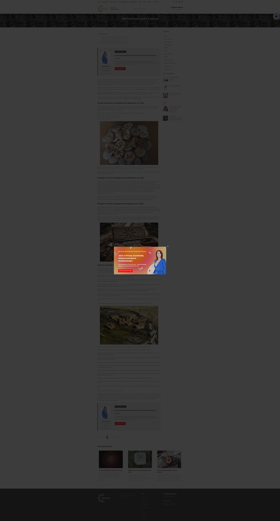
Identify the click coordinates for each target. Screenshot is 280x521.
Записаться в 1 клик (125, 270)
